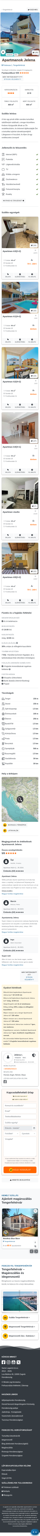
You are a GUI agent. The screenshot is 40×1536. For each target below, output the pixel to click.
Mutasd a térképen (17, 825)
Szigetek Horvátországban (12, 1456)
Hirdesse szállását (10, 1487)
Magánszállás (7, 1448)
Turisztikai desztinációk (11, 1436)
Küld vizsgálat (22, 1170)
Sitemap (25, 1386)
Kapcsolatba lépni (9, 1470)
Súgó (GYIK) (7, 1478)
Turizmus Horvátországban (12, 1420)
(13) (34, 376)
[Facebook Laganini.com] (3, 1362)
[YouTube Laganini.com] (13, 1362)
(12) (34, 310)
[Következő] (34, 1223)
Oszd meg (33, 10)
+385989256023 (10, 1069)
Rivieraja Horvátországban (12, 1452)
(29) (36, 52)
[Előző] (6, 1223)
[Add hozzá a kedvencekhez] (35, 1211)
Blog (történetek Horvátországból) (15, 1444)
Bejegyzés (7, 1495)
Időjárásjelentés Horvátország (13, 1400)
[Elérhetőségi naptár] (35, 1246)
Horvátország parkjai (10, 1408)
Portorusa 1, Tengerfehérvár (14, 65)
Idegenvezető (7, 1440)
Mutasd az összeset (13, 200)
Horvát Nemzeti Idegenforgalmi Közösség (18, 1404)
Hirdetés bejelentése (20, 1180)
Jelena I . (9, 51)
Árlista (8, 277)
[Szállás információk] (35, 1242)
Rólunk (4, 1474)
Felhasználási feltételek (11, 1386)
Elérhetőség (20, 277)
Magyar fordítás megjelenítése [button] (12, 894)
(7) (35, 506)
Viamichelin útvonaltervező (12, 1416)
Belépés (6, 1491)
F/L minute (32, 277)
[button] (20, 799)
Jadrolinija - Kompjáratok (11, 1412)
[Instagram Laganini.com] (8, 1362)
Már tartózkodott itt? (12, 78)
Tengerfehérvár (7, 10)
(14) (34, 245)
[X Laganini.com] (18, 1362)
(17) (34, 441)
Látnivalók (13, 830)
